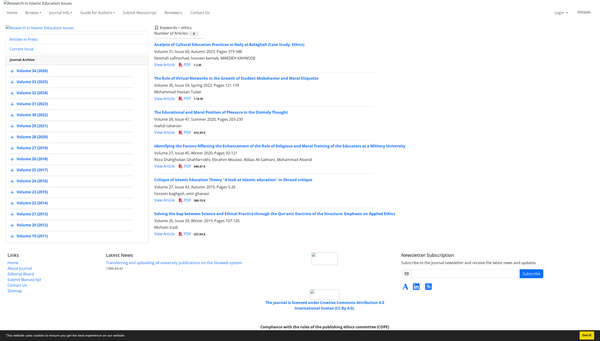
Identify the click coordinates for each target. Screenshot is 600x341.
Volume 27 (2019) (32, 148)
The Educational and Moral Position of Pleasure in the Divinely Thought (221, 112)
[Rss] (428, 288)
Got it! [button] (586, 335)
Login (560, 12)
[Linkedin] (416, 288)
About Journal (20, 268)
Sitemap (15, 290)
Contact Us (200, 12)
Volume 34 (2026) (32, 71)
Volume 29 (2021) (32, 126)
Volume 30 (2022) (32, 115)
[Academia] (405, 288)
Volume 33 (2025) (32, 82)
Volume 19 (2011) (32, 236)
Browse (31, 12)
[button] (127, 336)
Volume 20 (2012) (32, 225)
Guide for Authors (96, 12)
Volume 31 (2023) (32, 104)
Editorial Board (21, 274)
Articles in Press (24, 39)
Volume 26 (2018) (32, 159)
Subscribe (531, 273)
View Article (164, 64)
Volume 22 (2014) (32, 203)
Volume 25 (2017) (32, 170)
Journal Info (59, 12)
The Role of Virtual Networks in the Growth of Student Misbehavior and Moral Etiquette (236, 78)
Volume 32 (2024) (32, 93)
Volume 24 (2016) (32, 181)
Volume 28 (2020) (32, 137)
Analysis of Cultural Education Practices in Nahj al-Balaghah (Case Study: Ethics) (229, 44)
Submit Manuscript (140, 12)
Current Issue (22, 49)
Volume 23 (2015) (32, 192)
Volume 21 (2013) (32, 214)
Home (12, 12)
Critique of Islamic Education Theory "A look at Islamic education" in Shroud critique (233, 179)
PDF (192, 64)
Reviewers (173, 12)
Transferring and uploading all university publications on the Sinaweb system (174, 262)
